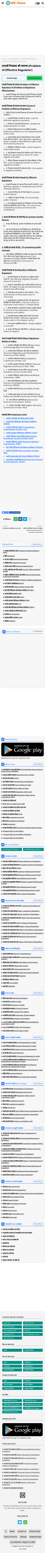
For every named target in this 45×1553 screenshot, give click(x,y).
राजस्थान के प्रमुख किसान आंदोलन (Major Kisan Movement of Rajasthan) (21, 1167)
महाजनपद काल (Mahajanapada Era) (14, 1190)
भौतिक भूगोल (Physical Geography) (13, 1404)
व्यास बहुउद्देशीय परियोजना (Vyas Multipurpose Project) (19, 878)
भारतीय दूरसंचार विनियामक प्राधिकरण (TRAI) (21, 433)
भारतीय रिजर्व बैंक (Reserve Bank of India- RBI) (21, 451)
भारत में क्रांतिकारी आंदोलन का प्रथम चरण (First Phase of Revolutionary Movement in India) (18, 1066)
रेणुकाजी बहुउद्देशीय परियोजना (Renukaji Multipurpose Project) (22, 875)
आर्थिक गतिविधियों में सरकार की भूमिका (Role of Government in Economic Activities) (21, 575)
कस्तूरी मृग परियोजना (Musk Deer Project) (15, 966)
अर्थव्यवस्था (28, 1362)
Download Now (34, 78)
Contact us (22, 1531)
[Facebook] (20, 519)
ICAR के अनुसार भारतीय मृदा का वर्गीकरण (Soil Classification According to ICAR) (20, 1023)
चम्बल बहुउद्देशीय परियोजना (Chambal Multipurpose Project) (21, 890)
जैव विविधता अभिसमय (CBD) (11, 979)
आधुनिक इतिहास (29, 1350)
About (12, 1531)
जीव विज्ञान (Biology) (31, 1400)
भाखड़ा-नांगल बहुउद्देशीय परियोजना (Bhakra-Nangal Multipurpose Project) (22, 883)
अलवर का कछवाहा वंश (9, 1236)
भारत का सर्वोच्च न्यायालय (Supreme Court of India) (18, 775)
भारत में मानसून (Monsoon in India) (14, 1005)
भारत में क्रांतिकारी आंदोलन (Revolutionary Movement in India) (23, 1070)
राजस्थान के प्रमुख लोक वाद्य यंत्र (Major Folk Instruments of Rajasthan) (20, 919)
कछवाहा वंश (6, 1243)
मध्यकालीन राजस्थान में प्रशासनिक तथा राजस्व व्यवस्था (17, 1233)
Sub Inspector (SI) (10, 1330)
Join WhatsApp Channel (33, 849)
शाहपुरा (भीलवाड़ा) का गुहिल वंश (11, 1260)
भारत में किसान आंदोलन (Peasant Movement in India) (19, 1046)
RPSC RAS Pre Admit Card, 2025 (14, 804)
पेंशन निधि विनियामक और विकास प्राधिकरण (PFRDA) (24, 447)
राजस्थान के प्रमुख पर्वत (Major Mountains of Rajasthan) (22, 1455)
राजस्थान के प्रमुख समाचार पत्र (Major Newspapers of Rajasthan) (18, 1134)
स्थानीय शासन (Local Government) (14, 1118)
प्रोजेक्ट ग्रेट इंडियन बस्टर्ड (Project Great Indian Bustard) (21, 973)
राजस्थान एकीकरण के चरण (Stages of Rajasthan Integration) (22, 1157)
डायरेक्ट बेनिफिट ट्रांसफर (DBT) (13, 617)
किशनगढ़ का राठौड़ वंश (9, 1246)
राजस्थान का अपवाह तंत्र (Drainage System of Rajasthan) (22, 1472)
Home (4, 59)
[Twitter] (25, 519)
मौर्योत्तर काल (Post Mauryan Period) (14, 1204)
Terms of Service (10, 1537)
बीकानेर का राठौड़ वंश (8, 1250)
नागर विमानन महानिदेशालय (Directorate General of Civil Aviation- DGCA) (23, 460)
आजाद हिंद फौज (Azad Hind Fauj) (13, 1053)
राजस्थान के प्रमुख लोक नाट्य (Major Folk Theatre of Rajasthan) (23, 930)
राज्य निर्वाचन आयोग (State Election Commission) (18, 782)
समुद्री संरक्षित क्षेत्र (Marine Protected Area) (17, 954)
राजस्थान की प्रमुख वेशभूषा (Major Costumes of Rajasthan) (21, 911)
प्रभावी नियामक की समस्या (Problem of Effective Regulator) (23, 580)
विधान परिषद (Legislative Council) (13, 817)
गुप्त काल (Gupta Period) (10, 1200)
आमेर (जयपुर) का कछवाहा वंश (10, 1239)
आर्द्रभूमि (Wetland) (9, 986)
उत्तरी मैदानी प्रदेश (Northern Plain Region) (16, 1019)
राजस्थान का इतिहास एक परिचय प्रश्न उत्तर (14, 807)
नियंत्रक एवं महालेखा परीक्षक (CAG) (12, 814)
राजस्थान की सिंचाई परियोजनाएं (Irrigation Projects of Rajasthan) (23, 865)
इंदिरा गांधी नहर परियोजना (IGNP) (12, 868)
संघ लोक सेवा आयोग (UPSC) (11, 778)
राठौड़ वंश (5, 1256)
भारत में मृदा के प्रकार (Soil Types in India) (15, 1031)
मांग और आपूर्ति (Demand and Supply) (16, 559)
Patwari (27, 1330)
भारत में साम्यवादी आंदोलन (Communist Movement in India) (21, 1056)
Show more (36, 544)
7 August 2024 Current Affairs (13, 838)
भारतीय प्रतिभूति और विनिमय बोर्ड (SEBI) (20, 418)
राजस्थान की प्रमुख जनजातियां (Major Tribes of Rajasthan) (21, 926)
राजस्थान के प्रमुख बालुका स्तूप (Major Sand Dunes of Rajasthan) (19, 1459)
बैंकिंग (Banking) (9, 556)
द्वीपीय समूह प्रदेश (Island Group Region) (15, 998)
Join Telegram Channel (10, 849)
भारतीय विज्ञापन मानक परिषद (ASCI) (14, 597)
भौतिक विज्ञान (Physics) (10, 1400)
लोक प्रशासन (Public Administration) (34, 1404)
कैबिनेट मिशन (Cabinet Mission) (12, 1073)
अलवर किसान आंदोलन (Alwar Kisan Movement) (18, 1175)
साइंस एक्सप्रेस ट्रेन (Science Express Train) (16, 969)
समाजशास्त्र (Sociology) (32, 1408)
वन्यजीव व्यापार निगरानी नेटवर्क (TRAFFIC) (14, 976)
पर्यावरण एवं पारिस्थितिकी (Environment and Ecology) (13, 1408)
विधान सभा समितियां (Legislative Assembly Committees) (20, 1114)
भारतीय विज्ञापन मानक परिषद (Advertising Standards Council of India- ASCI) (20, 437)
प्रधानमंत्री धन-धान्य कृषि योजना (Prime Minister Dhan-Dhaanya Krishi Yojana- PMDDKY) (22, 770)
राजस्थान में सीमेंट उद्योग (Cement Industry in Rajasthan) (21, 1469)
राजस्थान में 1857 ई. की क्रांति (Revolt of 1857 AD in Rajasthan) (19, 1483)
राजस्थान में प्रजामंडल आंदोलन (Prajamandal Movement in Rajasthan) (20, 1139)
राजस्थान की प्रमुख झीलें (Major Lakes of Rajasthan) (19, 894)
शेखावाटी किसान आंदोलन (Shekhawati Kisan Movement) (20, 1171)
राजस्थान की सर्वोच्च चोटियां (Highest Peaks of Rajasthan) (21, 1476)
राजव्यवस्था (7, 1366)
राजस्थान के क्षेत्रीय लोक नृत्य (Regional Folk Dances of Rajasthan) (18, 937)
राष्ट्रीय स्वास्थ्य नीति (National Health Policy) (18, 566)
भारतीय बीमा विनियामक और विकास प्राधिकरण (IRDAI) (20, 422)
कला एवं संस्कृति (8, 1385)
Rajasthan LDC (9, 1334)
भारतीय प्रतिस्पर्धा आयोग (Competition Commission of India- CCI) (19, 428)
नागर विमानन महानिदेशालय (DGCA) (14, 583)
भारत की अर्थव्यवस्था (14, 59)
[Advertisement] (22, 31)
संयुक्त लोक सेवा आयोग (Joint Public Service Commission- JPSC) (23, 1111)
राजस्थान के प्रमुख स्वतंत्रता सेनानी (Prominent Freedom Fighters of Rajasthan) (22, 1144)
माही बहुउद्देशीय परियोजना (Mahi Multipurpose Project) (19, 887)
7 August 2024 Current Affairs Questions (17, 834)
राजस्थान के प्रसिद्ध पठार (9, 800)
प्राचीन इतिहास (29, 1366)
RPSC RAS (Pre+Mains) (32, 1327)
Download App (35, 1537)
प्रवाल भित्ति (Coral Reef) (10, 983)
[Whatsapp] (16, 519)
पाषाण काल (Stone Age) (10, 1217)
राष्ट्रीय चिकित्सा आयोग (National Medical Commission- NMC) (21, 442)
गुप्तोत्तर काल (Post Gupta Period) (13, 1197)
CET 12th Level (9, 1338)
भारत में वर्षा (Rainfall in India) (12, 1002)
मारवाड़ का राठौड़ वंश (8, 1253)
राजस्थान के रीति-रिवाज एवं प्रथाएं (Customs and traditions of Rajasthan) (20, 907)
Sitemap (23, 1537)
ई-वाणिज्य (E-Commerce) (12, 614)
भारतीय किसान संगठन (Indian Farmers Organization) (20, 1049)
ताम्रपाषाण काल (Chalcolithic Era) (13, 1214)
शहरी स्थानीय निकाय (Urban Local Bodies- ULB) (18, 1121)
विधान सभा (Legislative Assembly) (14, 821)
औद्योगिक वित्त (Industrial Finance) (15, 563)
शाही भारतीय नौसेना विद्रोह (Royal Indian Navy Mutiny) (20, 1077)
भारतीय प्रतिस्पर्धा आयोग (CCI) (12, 604)
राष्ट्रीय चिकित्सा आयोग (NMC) (13, 594)
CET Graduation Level (32, 1334)
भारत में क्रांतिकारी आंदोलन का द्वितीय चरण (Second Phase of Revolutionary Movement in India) (19, 1060)
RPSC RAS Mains (9, 1327)
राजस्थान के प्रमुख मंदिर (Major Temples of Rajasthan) (20, 923)
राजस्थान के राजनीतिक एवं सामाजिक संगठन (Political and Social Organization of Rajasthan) (20, 1150)
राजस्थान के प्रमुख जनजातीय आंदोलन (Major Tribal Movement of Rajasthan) (22, 1162)
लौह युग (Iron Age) (8, 1207)
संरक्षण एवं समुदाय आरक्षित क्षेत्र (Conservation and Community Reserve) (21, 958)
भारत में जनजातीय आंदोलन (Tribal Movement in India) (19, 1043)
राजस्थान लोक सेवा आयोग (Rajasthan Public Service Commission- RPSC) (18, 796)
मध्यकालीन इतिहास (9, 1370)
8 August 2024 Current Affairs (13, 831)
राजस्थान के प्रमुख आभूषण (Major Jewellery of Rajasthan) (21, 914)
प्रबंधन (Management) (11, 1412)
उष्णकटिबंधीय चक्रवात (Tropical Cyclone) (15, 1008)
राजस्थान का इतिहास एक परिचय (11, 811)
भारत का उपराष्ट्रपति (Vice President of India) (17, 785)
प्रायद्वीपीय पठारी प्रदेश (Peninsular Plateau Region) (19, 1015)
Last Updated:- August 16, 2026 (22, 1542)
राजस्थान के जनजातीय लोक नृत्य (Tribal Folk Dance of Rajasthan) (23, 933)
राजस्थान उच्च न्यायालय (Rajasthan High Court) (17, 792)
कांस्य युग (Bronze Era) (10, 1211)
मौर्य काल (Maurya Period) (11, 1187)
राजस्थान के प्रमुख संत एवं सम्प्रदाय (13, 1488)
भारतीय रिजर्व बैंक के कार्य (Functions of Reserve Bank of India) (21, 551)
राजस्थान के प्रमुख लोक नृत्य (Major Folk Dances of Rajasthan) (22, 942)
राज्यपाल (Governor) (9, 824)
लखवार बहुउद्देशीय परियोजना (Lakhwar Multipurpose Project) (22, 872)
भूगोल (5, 1350)
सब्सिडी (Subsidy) (9, 621)
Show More (38, 764)
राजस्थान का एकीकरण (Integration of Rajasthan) (18, 1154)
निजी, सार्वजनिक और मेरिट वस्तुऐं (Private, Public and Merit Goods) (21, 570)
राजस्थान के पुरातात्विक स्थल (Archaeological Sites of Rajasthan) (23, 1193)
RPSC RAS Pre (29, 1323)
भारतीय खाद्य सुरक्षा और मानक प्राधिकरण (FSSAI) (23, 456)
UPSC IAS (7, 1323)
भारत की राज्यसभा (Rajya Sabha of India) (16, 788)
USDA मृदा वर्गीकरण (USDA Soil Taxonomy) (16, 1027)
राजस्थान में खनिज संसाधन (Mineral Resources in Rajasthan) (22, 861)
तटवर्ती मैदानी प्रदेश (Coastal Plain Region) (16, 1012)
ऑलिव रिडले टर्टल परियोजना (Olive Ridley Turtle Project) (20, 962)
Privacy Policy (34, 1531)
